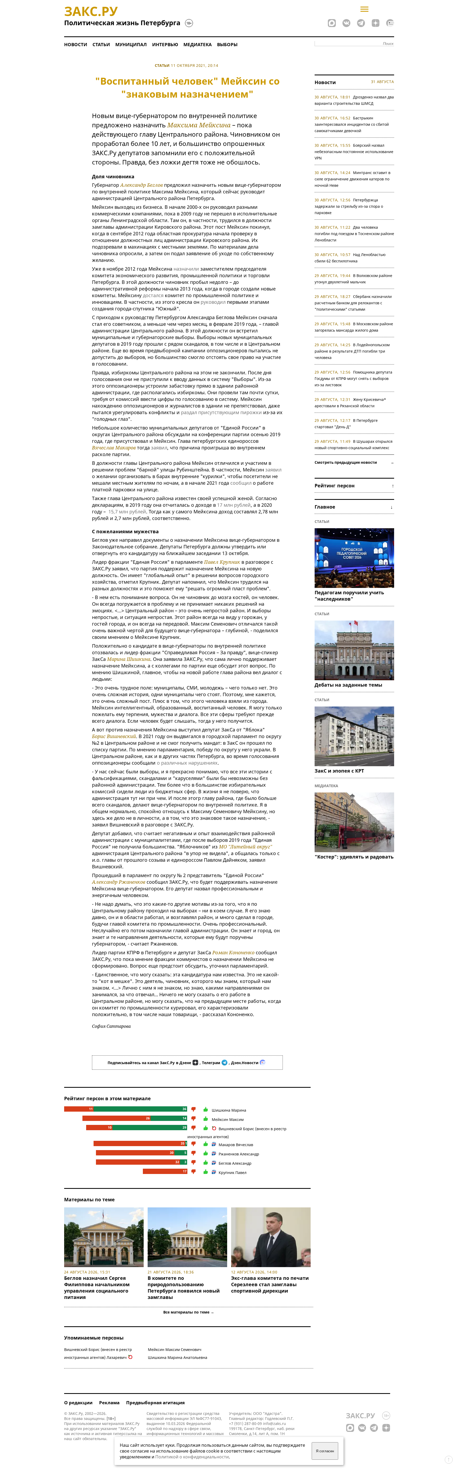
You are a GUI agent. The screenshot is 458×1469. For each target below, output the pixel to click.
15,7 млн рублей (127, 511)
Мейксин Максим (228, 1119)
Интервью (165, 44)
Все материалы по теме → (188, 1312)
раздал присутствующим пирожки (221, 412)
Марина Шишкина (128, 659)
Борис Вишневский (114, 736)
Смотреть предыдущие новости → (354, 462)
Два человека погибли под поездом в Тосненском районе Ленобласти (354, 233)
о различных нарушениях (187, 763)
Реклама (109, 1402)
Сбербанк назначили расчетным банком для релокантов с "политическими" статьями (353, 303)
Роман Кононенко (233, 952)
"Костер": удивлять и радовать (354, 856)
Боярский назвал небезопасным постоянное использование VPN (354, 152)
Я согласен (325, 1451)
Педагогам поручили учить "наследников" (349, 595)
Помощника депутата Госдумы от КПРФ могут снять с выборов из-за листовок (354, 378)
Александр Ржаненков (118, 882)
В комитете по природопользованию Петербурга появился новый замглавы (184, 1287)
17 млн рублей (234, 505)
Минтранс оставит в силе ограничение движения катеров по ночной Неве (353, 179)
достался (153, 295)
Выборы (227, 44)
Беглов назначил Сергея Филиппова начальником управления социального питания (97, 1287)
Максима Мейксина (199, 124)
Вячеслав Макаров (114, 447)
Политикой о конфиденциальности (192, 1457)
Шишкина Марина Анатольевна (177, 1357)
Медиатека (197, 44)
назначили (186, 269)
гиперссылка (124, 1433)
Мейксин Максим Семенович (174, 1349)
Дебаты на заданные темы (348, 685)
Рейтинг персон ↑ (354, 485)
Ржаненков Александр (239, 1153)
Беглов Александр (235, 1163)
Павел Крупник (222, 562)
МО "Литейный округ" (245, 846)
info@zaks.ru (274, 1423)
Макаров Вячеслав (236, 1144)
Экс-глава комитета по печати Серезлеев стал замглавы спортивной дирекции (270, 1284)
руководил (213, 302)
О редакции (78, 1402)
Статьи (101, 44)
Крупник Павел (232, 1172)
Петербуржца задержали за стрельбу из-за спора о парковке (349, 206)
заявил (159, 447)
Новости (75, 44)
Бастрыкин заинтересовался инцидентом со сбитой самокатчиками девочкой (352, 124)
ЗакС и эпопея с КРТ (339, 771)
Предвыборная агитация (155, 1402)
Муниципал (131, 44)
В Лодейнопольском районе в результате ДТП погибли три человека (352, 351)
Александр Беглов (141, 185)
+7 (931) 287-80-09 (245, 1423)
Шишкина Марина (229, 1110)
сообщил (241, 483)
